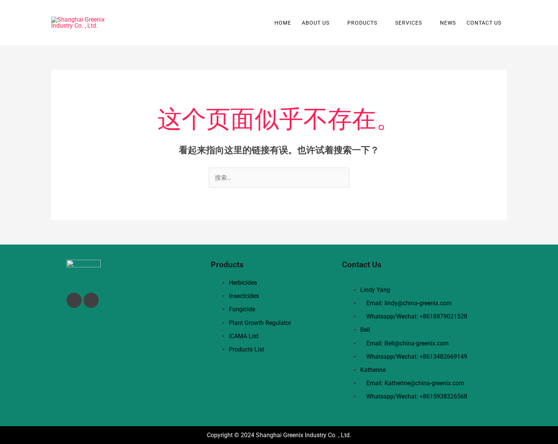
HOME (282, 23)
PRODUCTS (362, 23)
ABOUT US (315, 23)
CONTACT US (484, 23)
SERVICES (408, 23)
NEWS (448, 23)
